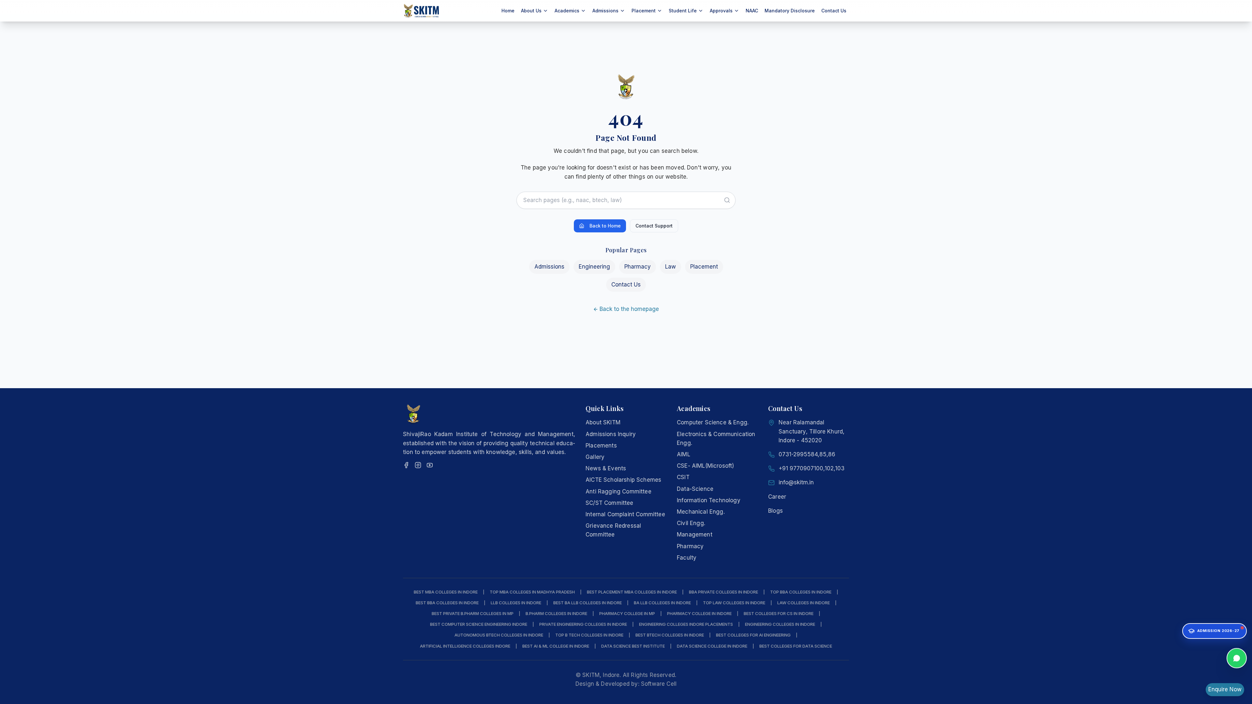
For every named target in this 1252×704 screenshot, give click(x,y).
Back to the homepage (629, 309)
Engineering (594, 266)
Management (694, 534)
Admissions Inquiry (611, 434)
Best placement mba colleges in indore (632, 591)
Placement (704, 266)
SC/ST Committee (609, 503)
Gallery (595, 457)
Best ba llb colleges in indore (587, 602)
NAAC (752, 10)
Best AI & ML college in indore (555, 646)
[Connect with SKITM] (1237, 659)
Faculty (686, 557)
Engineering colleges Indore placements (686, 624)
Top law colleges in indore (734, 602)
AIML (683, 454)
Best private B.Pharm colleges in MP (473, 613)
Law (670, 266)
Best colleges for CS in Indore (778, 613)
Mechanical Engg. (701, 511)
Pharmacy (637, 266)
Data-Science (695, 489)
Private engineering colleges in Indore (583, 624)
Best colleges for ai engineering (753, 635)
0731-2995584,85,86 (807, 454)
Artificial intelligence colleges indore (465, 646)
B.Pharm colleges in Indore (556, 613)
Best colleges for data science (795, 646)
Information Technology (708, 500)
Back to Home (605, 225)
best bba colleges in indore (447, 602)
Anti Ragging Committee (618, 491)
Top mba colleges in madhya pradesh (532, 591)
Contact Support (654, 225)
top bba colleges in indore (800, 591)
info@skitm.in (796, 482)
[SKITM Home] (421, 10)
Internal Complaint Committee (625, 514)
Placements (601, 445)
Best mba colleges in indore (446, 591)
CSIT (683, 477)
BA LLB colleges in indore (662, 602)
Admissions (549, 266)
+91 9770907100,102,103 (811, 468)
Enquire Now (1225, 689)
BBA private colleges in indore (723, 591)
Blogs (775, 510)
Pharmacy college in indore (699, 613)
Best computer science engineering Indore (478, 624)
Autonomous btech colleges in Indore (499, 635)
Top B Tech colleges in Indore (589, 635)
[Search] (727, 200)
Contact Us (833, 10)
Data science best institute (633, 646)
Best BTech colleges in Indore (669, 635)
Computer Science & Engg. (713, 422)
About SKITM (603, 422)
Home (507, 10)
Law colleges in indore (803, 602)
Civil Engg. (691, 523)
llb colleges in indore (516, 602)
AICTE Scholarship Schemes (623, 480)
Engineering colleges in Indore (780, 624)
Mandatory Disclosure (790, 10)
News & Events (606, 468)
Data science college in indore (712, 646)
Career (777, 496)
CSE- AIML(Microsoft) (705, 465)
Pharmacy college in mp (627, 613)
